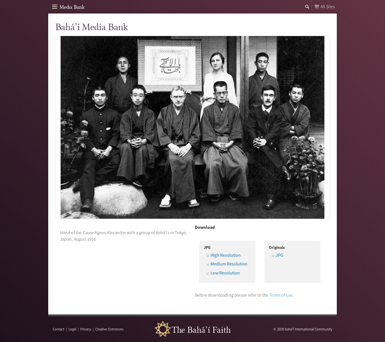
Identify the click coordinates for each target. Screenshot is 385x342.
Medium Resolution (229, 264)
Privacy (85, 329)
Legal (72, 329)
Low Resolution (225, 273)
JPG (279, 255)
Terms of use (280, 295)
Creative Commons (109, 329)
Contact (58, 329)
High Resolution (226, 255)
